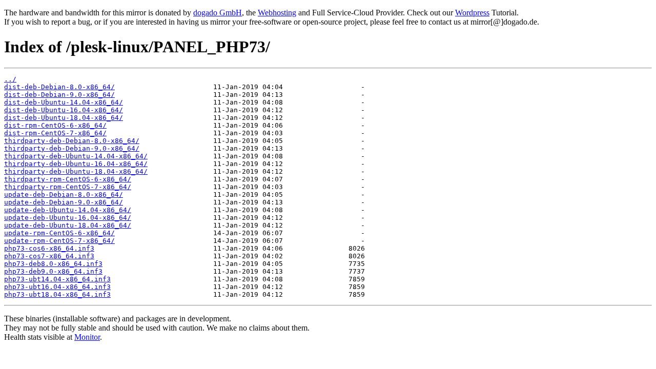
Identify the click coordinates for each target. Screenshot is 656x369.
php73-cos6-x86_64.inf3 (49, 248)
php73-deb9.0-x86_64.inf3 (53, 271)
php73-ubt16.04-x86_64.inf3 (57, 287)
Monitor (87, 337)
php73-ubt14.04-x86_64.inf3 (57, 279)
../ (10, 79)
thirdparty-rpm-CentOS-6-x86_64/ (67, 179)
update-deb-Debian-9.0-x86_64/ (63, 202)
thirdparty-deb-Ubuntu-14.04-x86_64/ (76, 156)
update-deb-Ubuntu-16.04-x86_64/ (67, 217)
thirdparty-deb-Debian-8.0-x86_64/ (71, 141)
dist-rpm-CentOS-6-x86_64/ (55, 125)
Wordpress (472, 12)
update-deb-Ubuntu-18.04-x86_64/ (67, 225)
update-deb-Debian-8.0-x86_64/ (63, 194)
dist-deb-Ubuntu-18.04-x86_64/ (63, 117)
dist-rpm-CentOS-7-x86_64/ (55, 133)
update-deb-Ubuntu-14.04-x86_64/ (67, 210)
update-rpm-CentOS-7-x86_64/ (59, 240)
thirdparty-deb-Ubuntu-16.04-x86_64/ (76, 164)
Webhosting (277, 12)
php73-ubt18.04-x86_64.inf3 (57, 294)
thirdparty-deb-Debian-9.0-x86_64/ (71, 148)
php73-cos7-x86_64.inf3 (49, 256)
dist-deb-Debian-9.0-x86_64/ (59, 94)
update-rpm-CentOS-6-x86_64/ (59, 233)
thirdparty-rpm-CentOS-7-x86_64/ (67, 187)
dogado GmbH (217, 12)
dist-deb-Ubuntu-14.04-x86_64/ (63, 102)
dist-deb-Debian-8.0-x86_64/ (59, 87)
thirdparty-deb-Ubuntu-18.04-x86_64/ (76, 171)
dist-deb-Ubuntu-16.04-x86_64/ (63, 110)
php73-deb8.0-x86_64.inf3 (53, 264)
